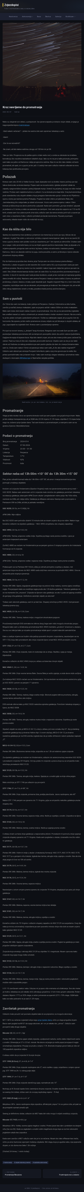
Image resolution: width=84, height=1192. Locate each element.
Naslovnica (13, 16)
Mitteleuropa (25, 358)
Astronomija (27, 16)
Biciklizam (70, 16)
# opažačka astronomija (40, 1162)
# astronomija (8, 1162)
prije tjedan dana (45, 1020)
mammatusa (24, 125)
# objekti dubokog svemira (22, 1162)
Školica (48, 16)
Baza (39, 16)
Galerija (58, 16)
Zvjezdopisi (11, 5)
